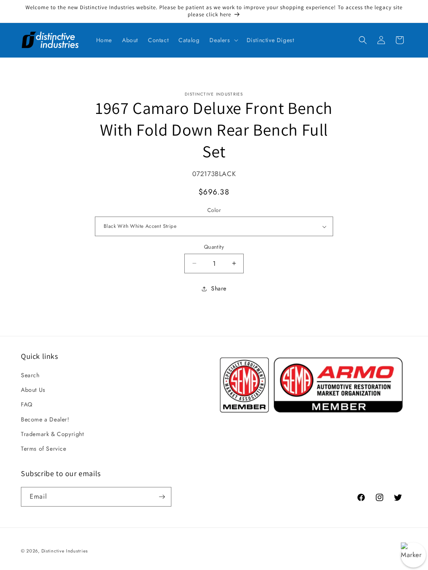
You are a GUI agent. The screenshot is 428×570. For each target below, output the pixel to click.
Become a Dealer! (45, 419)
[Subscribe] (162, 497)
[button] (222, 40)
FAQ (27, 404)
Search (30, 375)
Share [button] (219, 288)
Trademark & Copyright (52, 434)
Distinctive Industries (64, 550)
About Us (33, 390)
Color (214, 210)
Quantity (214, 247)
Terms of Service (43, 448)
